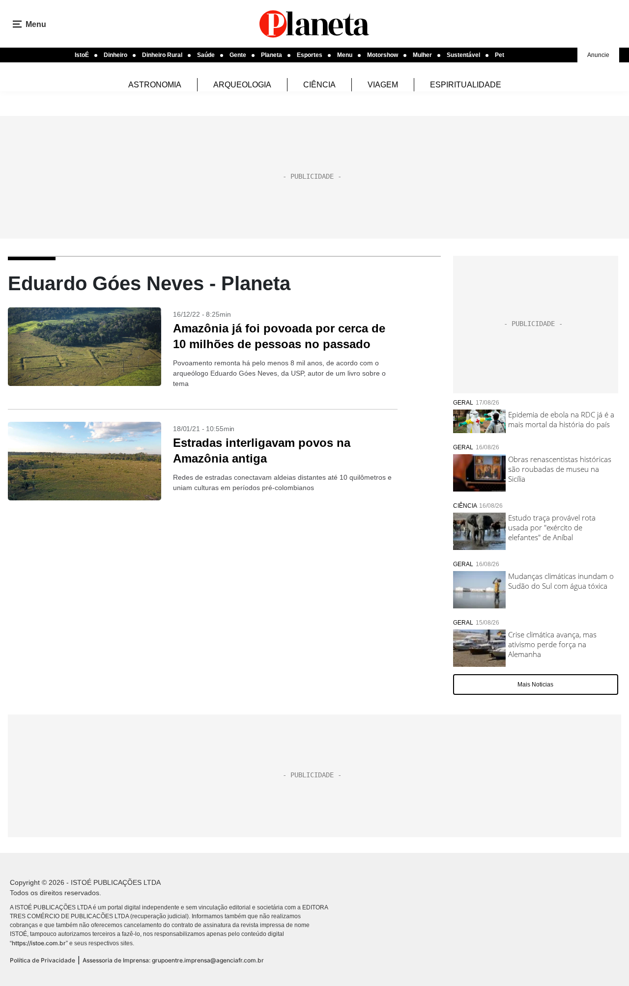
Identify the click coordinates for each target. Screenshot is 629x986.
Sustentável (463, 55)
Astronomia (154, 85)
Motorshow (382, 55)
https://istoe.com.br (39, 943)
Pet (499, 55)
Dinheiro (115, 55)
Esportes (309, 55)
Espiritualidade (465, 85)
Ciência (319, 85)
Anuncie (598, 55)
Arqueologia (242, 85)
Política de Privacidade (42, 960)
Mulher (422, 55)
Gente (237, 55)
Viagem (383, 85)
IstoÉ (82, 55)
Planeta (271, 55)
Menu (344, 55)
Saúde (206, 55)
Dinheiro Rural (162, 55)
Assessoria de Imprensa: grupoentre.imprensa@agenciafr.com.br (173, 960)
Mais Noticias (535, 684)
